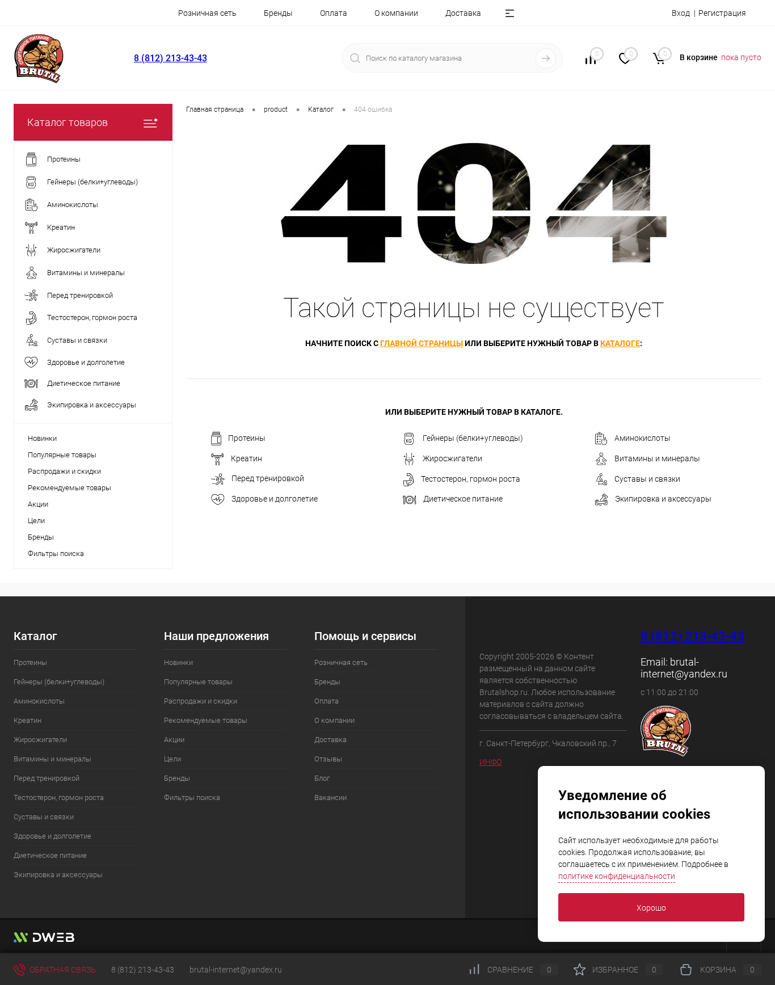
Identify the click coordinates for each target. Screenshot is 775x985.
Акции (38, 504)
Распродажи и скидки (64, 471)
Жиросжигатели (452, 458)
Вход (681, 13)
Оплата (333, 13)
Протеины (247, 438)
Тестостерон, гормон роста (470, 478)
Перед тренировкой (267, 478)
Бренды (278, 13)
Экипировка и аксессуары (663, 499)
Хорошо (651, 907)
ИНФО (490, 762)
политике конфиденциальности (616, 876)
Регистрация (722, 13)
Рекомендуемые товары (69, 487)
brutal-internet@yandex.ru (684, 668)
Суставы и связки (647, 478)
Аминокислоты (642, 438)
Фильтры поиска (56, 553)
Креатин (246, 458)
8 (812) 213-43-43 (170, 58)
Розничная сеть (207, 13)
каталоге (620, 343)
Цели (36, 520)
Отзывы (328, 759)
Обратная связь (62, 969)
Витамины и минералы (657, 458)
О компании (396, 13)
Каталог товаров (67, 122)
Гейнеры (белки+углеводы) (473, 438)
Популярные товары (62, 455)
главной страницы (421, 343)
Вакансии (330, 797)
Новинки (42, 438)
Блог (322, 778)
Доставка (463, 13)
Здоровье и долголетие (274, 498)
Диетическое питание (463, 498)
